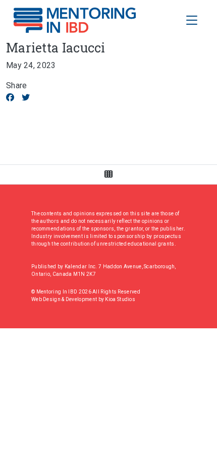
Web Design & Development (64, 299)
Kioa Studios (120, 299)
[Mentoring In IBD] (75, 20)
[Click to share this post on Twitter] (26, 97)
